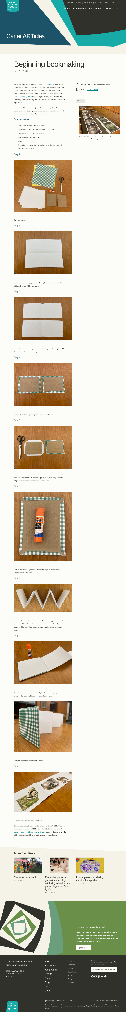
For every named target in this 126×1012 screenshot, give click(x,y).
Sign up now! (82, 948)
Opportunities (72, 972)
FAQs (70, 975)
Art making (80, 101)
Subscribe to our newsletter (102, 969)
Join (112, 2)
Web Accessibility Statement (53, 1002)
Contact (71, 968)
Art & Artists (51, 969)
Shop (100, 2)
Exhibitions (50, 965)
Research (71, 965)
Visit (47, 961)
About (70, 961)
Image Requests (49, 1000)
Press (70, 979)
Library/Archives (92, 89)
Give (118, 2)
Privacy (71, 1000)
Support (71, 983)
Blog (106, 2)
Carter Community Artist (23, 97)
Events (48, 974)
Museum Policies (62, 1000)
